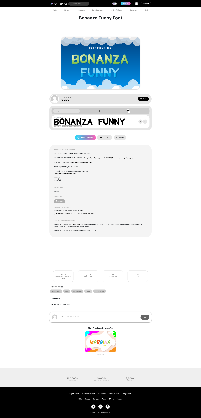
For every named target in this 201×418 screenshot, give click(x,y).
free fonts (72, 381)
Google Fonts (126, 394)
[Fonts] (58, 3)
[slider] (99, 111)
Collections (80, 10)
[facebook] (93, 407)
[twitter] (100, 407)
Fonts (55, 10)
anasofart (66, 100)
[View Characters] (140, 122)
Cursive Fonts (114, 394)
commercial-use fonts (102, 381)
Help (80, 399)
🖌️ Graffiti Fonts (116, 10)
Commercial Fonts (88, 394)
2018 (63, 274)
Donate (60, 201)
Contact (143, 99)
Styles (66, 10)
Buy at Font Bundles (63, 213)
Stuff (146, 10)
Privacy (96, 399)
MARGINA (100, 354)
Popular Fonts (74, 394)
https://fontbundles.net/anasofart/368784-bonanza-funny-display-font (109, 158)
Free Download (87, 137)
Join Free (146, 3)
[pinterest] (108, 407)
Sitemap (119, 399)
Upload (125, 3)
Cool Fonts (102, 394)
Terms (104, 399)
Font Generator (97, 10)
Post (145, 317)
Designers (133, 10)
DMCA (111, 399)
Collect (106, 137)
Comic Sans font (77, 224)
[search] (78, 4)
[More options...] (145, 122)
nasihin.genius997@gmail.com (81, 162)
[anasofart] (55, 99)
